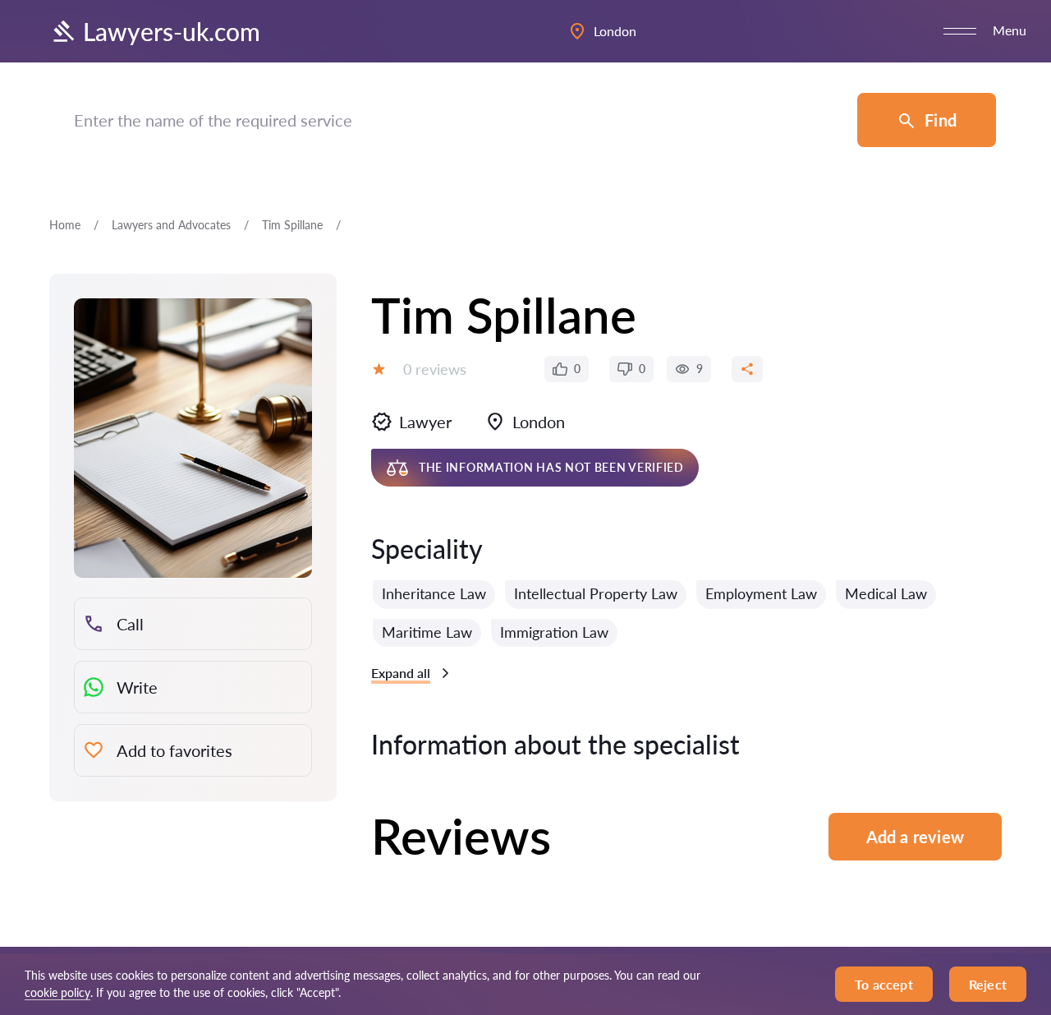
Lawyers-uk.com (171, 31)
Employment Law (761, 593)
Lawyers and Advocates (171, 225)
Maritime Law (427, 632)
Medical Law (886, 593)
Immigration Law (554, 632)
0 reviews (434, 369)
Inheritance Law (434, 593)
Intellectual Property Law (595, 593)
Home (64, 225)
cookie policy (57, 992)
